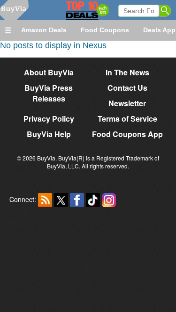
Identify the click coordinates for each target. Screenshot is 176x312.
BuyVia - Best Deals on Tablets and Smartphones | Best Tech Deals (74, 10)
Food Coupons (105, 30)
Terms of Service (127, 118)
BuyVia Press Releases (48, 93)
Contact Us (127, 87)
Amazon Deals (44, 30)
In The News (127, 72)
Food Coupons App (127, 134)
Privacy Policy (48, 118)
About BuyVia (49, 72)
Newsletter (127, 103)
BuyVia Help (49, 134)
